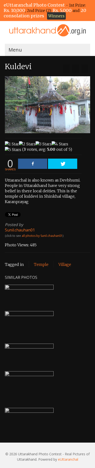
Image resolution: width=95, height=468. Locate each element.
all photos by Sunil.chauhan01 (42, 236)
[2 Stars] (27, 144)
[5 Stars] (13, 149)
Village (64, 264)
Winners (56, 15)
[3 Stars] (44, 144)
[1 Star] (12, 144)
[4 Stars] (60, 144)
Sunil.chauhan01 (20, 230)
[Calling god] (84, 69)
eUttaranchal (68, 459)
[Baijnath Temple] (66, 69)
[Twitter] (62, 164)
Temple (41, 264)
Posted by (14, 224)
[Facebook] (32, 164)
